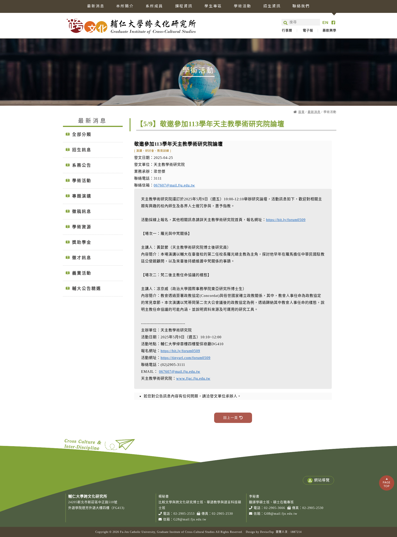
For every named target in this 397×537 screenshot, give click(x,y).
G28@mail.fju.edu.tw (189, 519)
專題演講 (81, 196)
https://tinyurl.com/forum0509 (185, 358)
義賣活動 (81, 273)
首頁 (301, 112)
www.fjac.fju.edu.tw (193, 378)
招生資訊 (272, 6)
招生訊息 (81, 150)
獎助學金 (81, 242)
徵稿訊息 (81, 211)
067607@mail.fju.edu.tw (174, 185)
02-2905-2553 (184, 513)
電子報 (308, 30)
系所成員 (154, 6)
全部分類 (81, 134)
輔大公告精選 (86, 288)
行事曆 (287, 30)
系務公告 (81, 165)
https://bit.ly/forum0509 (286, 220)
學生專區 (213, 6)
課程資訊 (184, 6)
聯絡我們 (301, 6)
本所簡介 (125, 6)
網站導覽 (322, 480)
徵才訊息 (81, 258)
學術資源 (81, 227)
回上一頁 (231, 417)
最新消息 (96, 6)
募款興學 (329, 30)
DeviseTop (267, 532)
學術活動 (242, 6)
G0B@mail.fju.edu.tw (280, 513)
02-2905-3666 (274, 508)
